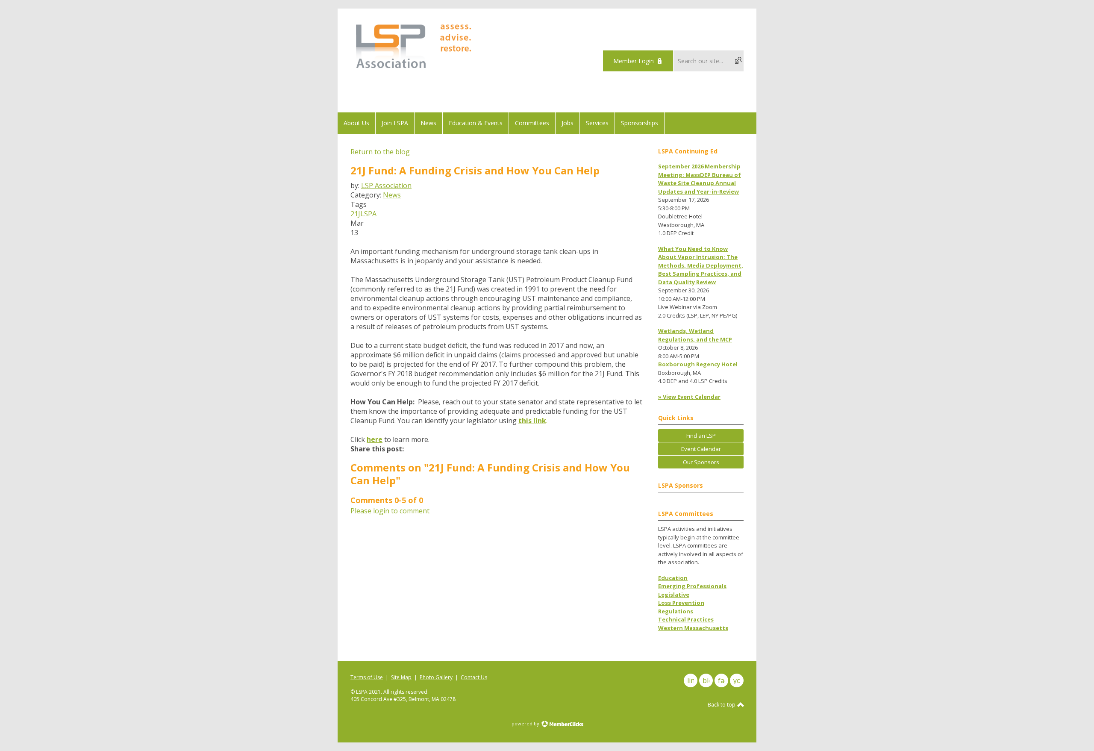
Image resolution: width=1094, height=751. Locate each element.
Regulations (675, 611)
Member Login (633, 61)
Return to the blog (380, 151)
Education (673, 578)
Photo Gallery (436, 677)
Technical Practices (686, 619)
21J (355, 213)
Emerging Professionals (692, 586)
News (392, 195)
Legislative (673, 594)
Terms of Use (366, 677)
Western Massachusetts (693, 628)
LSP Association (386, 185)
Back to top (722, 704)
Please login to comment (389, 510)
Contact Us (474, 677)
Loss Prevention (681, 603)
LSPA (368, 213)
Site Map (401, 677)
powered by (526, 723)
